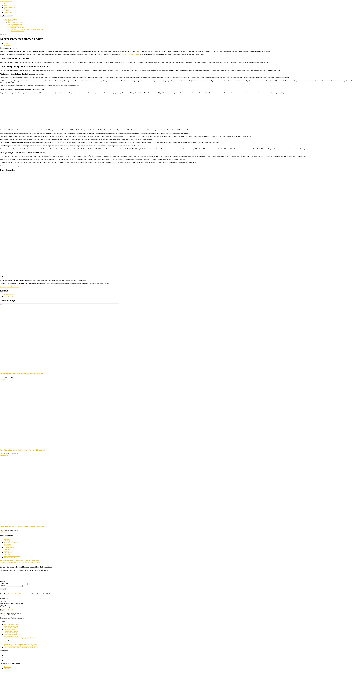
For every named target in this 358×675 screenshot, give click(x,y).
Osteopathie (7, 544)
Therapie (6, 551)
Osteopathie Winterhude (11, 636)
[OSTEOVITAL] (12, 15)
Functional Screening (17, 31)
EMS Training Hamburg (14, 24)
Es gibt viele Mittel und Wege (130, 54)
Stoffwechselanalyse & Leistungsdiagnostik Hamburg (27, 29)
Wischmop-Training (9, 557)
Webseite (2, 585)
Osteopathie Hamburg (10, 633)
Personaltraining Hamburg (15, 22)
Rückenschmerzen (9, 547)
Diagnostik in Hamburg (14, 26)
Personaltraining (8, 546)
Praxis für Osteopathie (10, 19)
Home (5, 4)
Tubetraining (7, 554)
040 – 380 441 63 (8, 610)
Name (2, 582)
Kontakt (6, 10)
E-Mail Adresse (4, 583)
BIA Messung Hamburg (18, 27)
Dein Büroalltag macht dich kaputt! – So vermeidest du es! (22, 450)
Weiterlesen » (4, 379)
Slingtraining (7, 549)
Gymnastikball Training (11, 542)
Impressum (7, 668)
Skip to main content (6, 1)
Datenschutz (7, 667)
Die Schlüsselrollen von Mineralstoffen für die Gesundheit (22, 526)
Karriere (6, 9)
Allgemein (7, 539)
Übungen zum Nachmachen (12, 556)
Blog (5, 5)
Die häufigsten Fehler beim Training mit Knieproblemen (21, 374)
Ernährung (7, 541)
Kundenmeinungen (9, 7)
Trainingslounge (8, 21)
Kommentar (3, 580)
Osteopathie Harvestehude (11, 634)
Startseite (10, 594)
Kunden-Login (8, 12)
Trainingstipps (8, 552)
